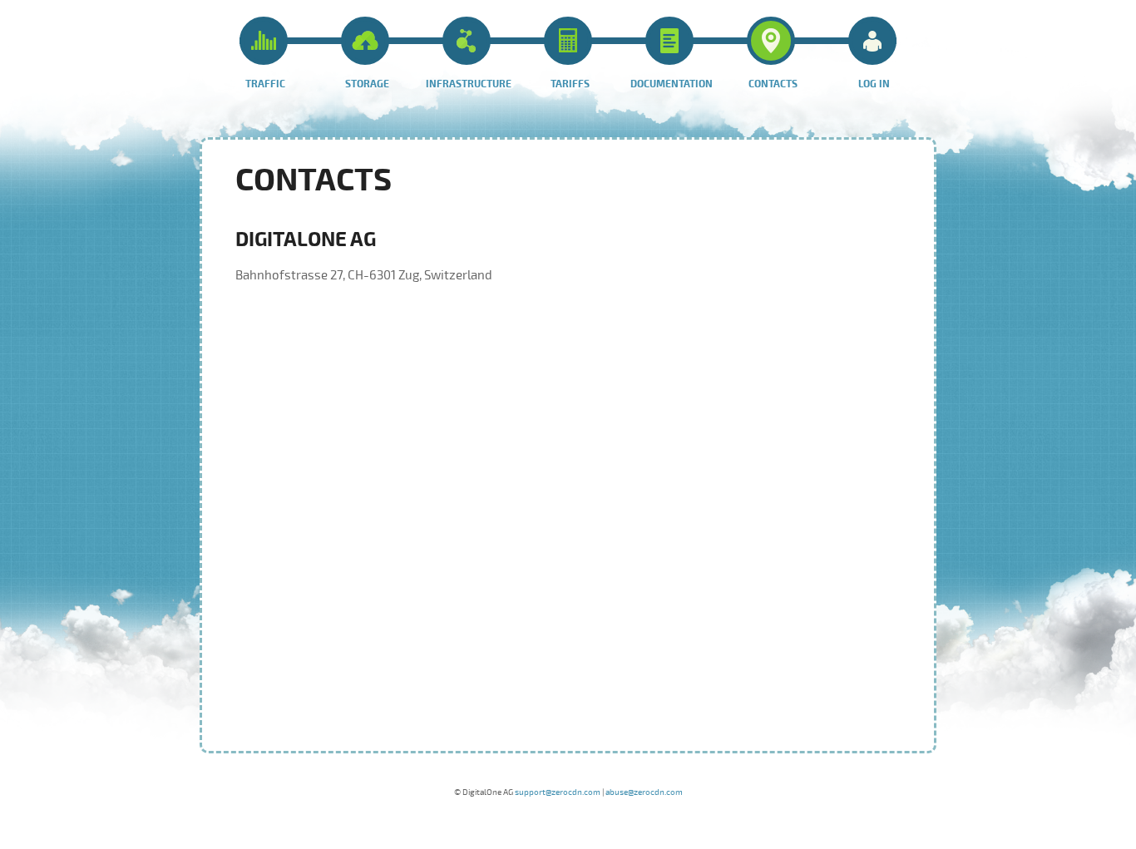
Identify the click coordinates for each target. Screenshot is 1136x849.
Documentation (671, 84)
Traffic (265, 84)
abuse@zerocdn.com (644, 792)
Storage (367, 84)
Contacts (773, 84)
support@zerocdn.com (557, 792)
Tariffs (570, 84)
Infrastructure (468, 84)
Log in (874, 84)
